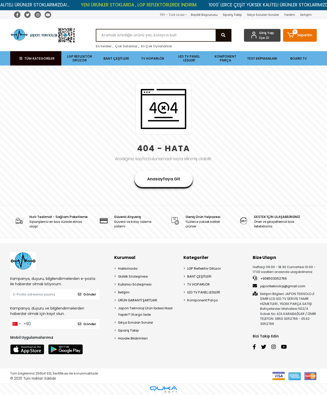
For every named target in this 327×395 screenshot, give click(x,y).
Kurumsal (124, 257)
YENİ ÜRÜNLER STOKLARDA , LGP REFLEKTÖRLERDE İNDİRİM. (139, 5)
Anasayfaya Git (163, 179)
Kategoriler (195, 257)
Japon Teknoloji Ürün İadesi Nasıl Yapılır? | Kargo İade (145, 311)
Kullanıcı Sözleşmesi (134, 284)
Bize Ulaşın (264, 257)
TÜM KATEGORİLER (39, 58)
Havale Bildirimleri (133, 338)
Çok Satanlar (126, 46)
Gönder (89, 294)
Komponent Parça (202, 300)
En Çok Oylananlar (156, 46)
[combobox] (16, 323)
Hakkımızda (127, 268)
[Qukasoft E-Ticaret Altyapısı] (163, 389)
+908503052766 (273, 278)
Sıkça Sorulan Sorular (263, 15)
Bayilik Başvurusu (204, 15)
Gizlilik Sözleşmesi (133, 276)
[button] (300, 35)
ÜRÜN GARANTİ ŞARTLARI (137, 300)
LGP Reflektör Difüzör (204, 268)
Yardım (289, 15)
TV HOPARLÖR (198, 284)
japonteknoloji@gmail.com (282, 286)
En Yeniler (104, 46)
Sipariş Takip (232, 15)
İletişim (306, 15)
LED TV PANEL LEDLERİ (203, 292)
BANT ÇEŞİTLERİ (199, 276)
